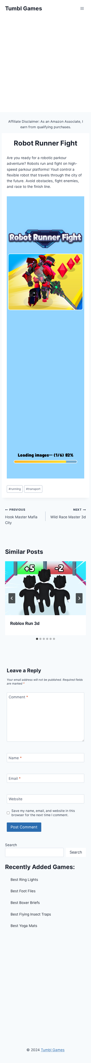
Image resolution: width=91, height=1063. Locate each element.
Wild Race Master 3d (68, 513)
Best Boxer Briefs (25, 903)
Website (15, 799)
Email (15, 778)
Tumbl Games (53, 1050)
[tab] (37, 639)
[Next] (79, 598)
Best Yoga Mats (24, 926)
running (15, 489)
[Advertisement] (45, 64)
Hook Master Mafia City (21, 516)
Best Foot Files (23, 891)
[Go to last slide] (11, 598)
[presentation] (45, 588)
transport (33, 489)
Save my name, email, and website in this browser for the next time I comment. (43, 813)
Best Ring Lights (24, 879)
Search (11, 845)
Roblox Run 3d (25, 623)
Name (15, 758)
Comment (18, 697)
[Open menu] (82, 8)
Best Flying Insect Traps (31, 914)
